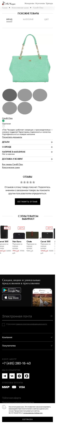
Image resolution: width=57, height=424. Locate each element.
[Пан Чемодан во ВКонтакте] (12, 376)
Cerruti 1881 (46, 244)
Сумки (4, 8)
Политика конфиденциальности (18, 402)
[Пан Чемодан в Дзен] (19, 376)
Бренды (49, 3)
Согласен (27, 419)
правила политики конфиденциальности (31, 324)
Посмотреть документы (12, 137)
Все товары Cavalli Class (12, 164)
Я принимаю (26, 324)
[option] (28, 59)
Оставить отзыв (27, 201)
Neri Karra (17, 244)
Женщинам (29, 3)
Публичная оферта (11, 397)
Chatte (31, 244)
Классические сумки (20, 8)
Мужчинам (40, 3)
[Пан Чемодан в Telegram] (4, 376)
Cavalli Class (38, 8)
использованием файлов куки (32, 413)
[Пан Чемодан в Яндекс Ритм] (26, 376)
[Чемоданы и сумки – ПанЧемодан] (8, 3)
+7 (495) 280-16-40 (16, 363)
